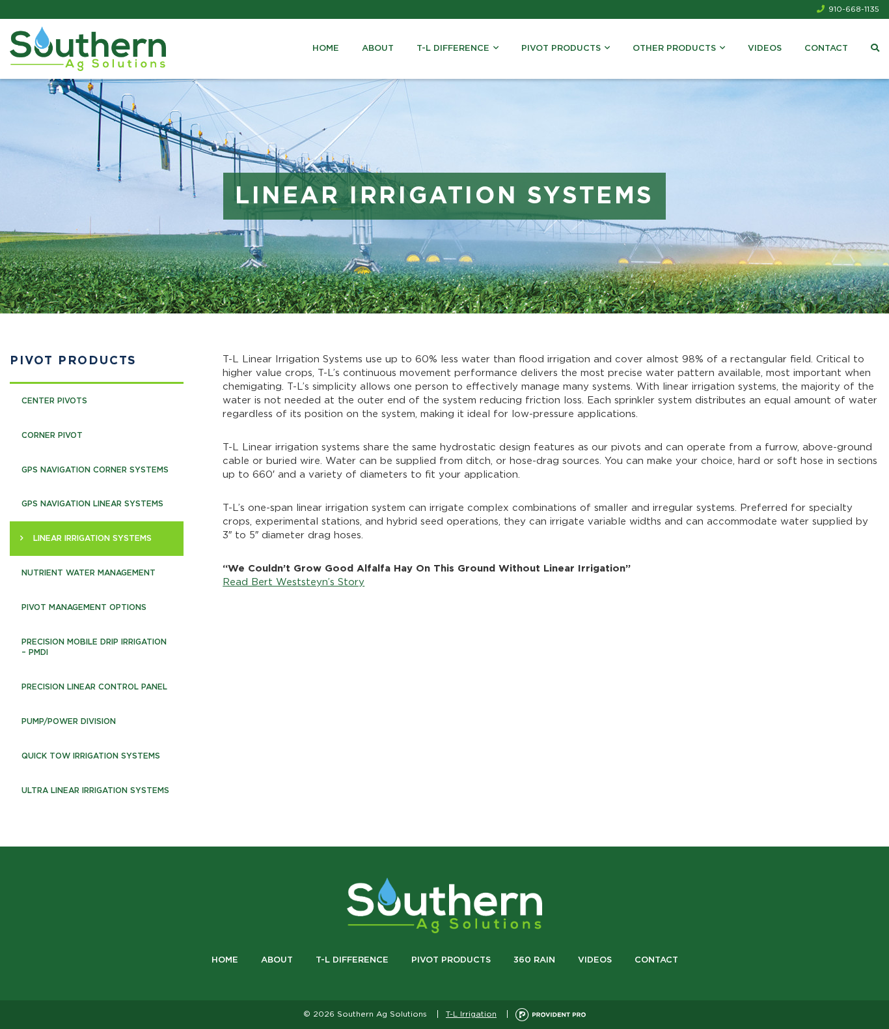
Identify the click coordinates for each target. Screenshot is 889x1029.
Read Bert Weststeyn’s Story (293, 582)
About (378, 48)
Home (325, 48)
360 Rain (534, 960)
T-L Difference (453, 48)
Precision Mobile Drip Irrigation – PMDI (94, 647)
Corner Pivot (52, 435)
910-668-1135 (853, 9)
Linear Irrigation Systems (92, 538)
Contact (826, 48)
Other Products (674, 48)
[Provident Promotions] (550, 1014)
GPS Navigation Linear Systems (92, 504)
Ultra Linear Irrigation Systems (95, 790)
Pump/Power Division (68, 721)
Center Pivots (54, 401)
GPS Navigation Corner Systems (95, 470)
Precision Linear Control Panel (94, 687)
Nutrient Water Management (88, 573)
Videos (765, 48)
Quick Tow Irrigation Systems (90, 756)
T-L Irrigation (471, 1014)
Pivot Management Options (83, 607)
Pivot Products (561, 48)
